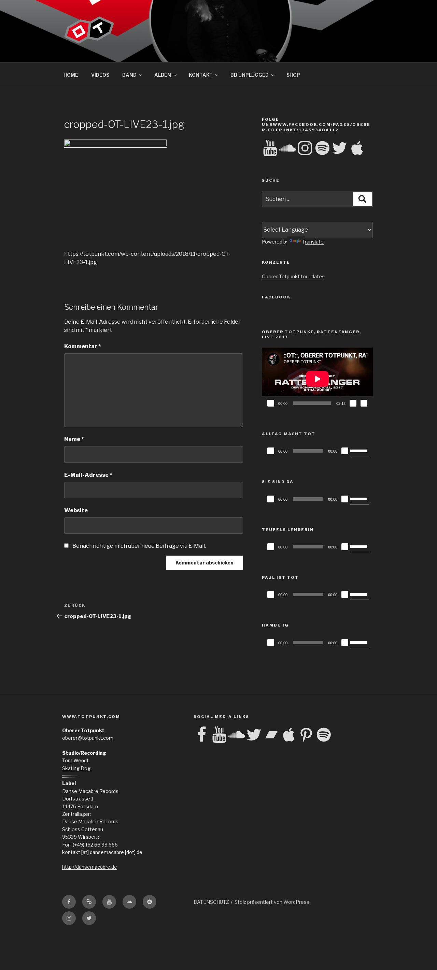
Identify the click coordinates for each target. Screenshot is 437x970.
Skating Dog (76, 768)
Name (74, 439)
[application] (317, 379)
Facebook (276, 297)
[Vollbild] (364, 403)
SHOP (293, 75)
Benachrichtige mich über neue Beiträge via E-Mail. (139, 546)
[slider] (359, 450)
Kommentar (82, 346)
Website (76, 510)
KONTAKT (201, 75)
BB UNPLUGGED (249, 75)
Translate (313, 242)
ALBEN (162, 75)
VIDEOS (100, 75)
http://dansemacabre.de (89, 867)
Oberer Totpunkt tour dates (293, 276)
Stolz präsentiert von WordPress (272, 902)
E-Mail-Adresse (88, 475)
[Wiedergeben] (270, 403)
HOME (71, 75)
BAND (129, 75)
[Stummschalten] (353, 403)
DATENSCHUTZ (211, 902)
